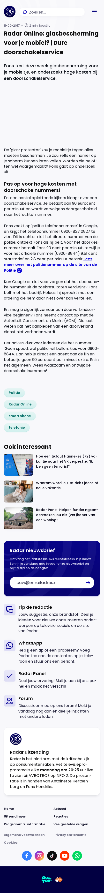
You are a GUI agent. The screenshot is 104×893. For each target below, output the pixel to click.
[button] (94, 11)
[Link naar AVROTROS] (47, 879)
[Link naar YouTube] (64, 856)
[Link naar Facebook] (27, 856)
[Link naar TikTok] (52, 856)
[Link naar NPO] (59, 879)
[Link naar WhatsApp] (77, 856)
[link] (14, 392)
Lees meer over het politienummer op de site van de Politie (50, 264)
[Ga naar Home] (9, 11)
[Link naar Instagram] (39, 856)
